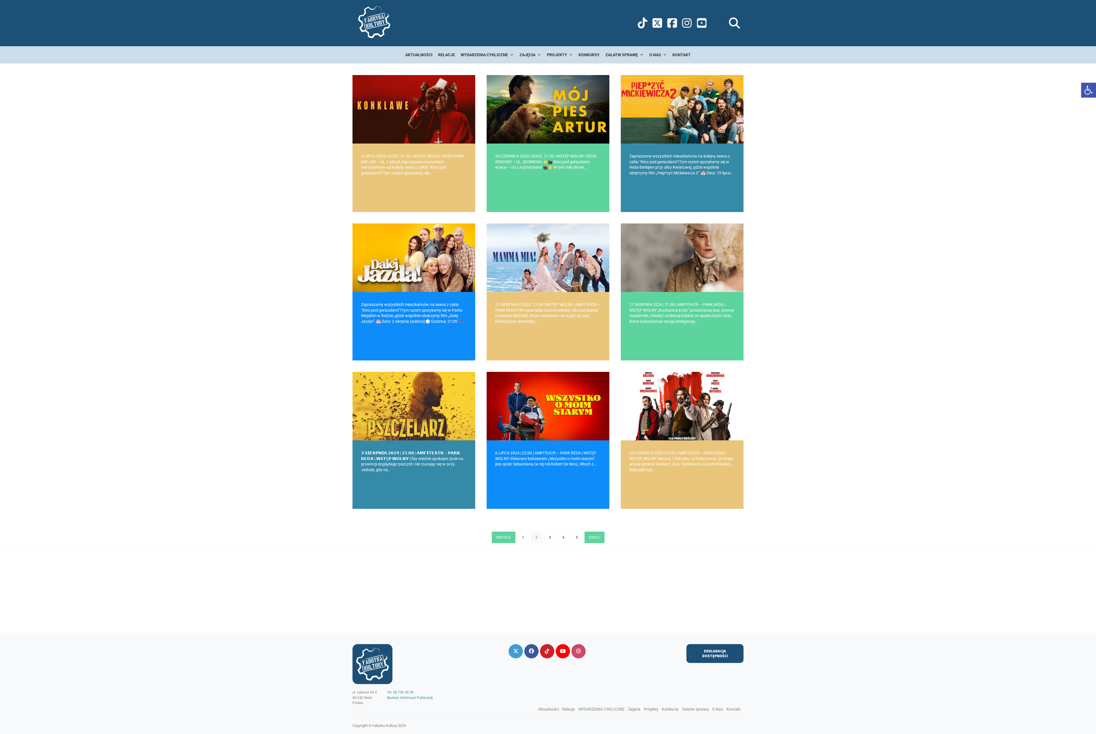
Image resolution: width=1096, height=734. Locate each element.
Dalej (594, 537)
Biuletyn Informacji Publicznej (410, 698)
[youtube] (563, 651)
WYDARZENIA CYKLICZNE (484, 55)
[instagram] (578, 651)
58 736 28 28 (403, 692)
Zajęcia (527, 55)
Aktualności (418, 55)
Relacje (446, 55)
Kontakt (681, 55)
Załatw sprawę (621, 55)
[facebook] (531, 651)
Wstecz (503, 537)
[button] (1088, 90)
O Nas (655, 55)
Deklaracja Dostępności (715, 653)
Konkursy (589, 55)
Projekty (557, 55)
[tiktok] (547, 651)
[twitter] (516, 651)
